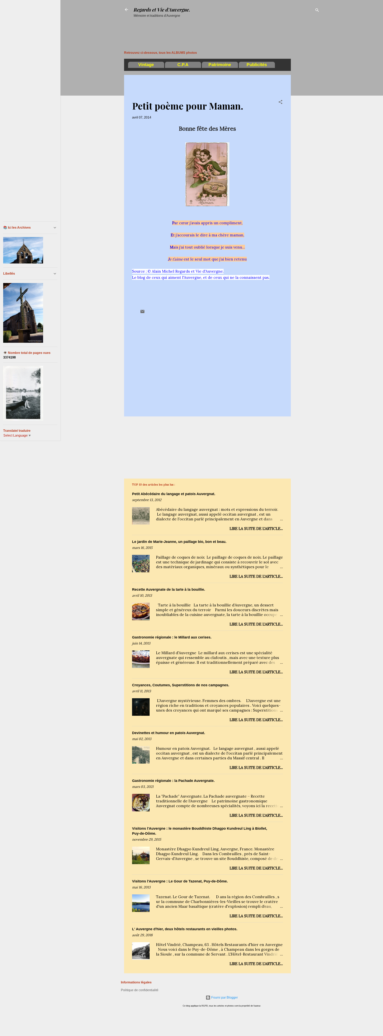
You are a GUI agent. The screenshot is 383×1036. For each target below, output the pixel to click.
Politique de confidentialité (139, 990)
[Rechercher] (317, 11)
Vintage (146, 64)
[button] (280, 103)
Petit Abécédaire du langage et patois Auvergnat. (173, 494)
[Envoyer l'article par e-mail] (142, 312)
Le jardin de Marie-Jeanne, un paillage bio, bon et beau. (179, 542)
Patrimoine (219, 64)
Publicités (257, 64)
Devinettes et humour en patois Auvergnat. (168, 733)
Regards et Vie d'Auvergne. (162, 9)
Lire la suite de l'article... (256, 528)
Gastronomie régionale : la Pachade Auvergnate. (173, 781)
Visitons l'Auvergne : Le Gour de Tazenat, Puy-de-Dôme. (180, 881)
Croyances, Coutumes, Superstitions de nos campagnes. (180, 685)
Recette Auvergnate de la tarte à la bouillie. (168, 589)
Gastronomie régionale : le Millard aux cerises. (171, 637)
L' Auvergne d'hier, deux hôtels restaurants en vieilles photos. (184, 929)
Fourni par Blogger (224, 997)
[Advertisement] (230, 27)
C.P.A (183, 64)
